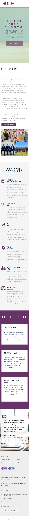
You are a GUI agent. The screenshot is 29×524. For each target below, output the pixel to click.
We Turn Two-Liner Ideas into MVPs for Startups (13, 483)
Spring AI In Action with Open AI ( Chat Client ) (13, 477)
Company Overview (5, 459)
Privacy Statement (17, 520)
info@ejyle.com (7, 501)
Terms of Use (10, 520)
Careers (18, 459)
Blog (2, 462)
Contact (17, 462)
